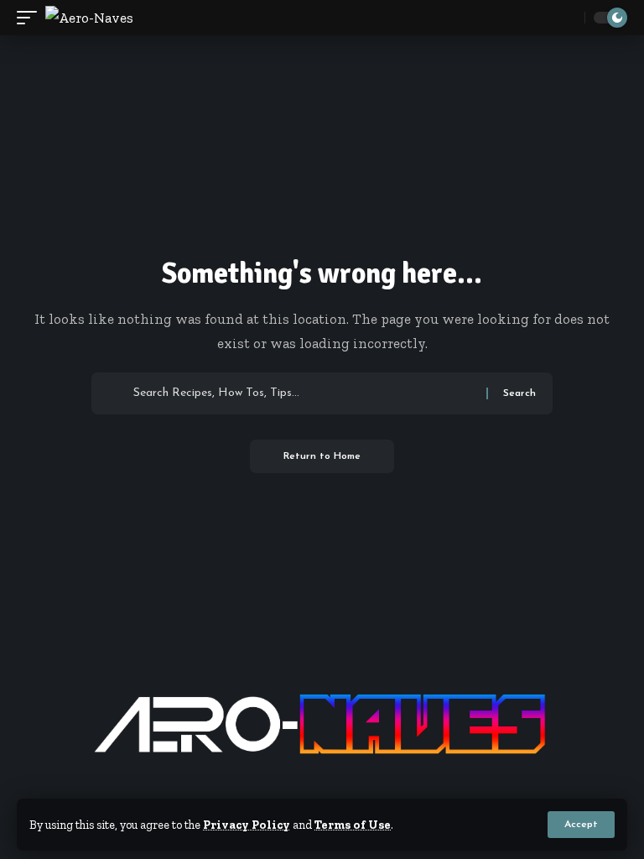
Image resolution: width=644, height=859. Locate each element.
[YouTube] (332, 787)
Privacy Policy (246, 824)
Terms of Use (352, 824)
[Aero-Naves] (89, 18)
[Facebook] (290, 787)
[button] (581, 824)
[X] (311, 787)
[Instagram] (353, 787)
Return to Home (322, 456)
